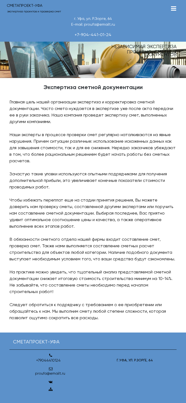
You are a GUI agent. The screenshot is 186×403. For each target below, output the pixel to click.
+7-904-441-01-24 (93, 34)
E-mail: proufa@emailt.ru (93, 24)
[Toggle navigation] (173, 9)
